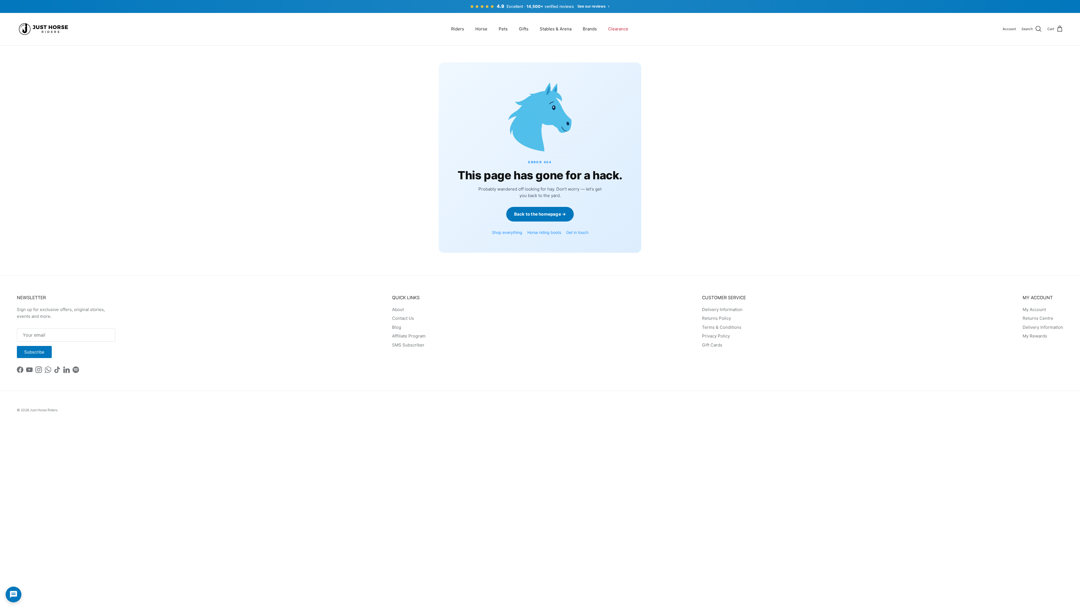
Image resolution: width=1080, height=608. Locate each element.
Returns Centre (1038, 318)
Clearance (618, 29)
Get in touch (577, 232)
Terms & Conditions (721, 327)
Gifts (523, 29)
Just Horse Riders (43, 410)
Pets (503, 29)
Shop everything (507, 232)
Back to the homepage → (540, 214)
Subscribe (34, 352)
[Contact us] (13, 594)
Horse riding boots (544, 232)
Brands (590, 29)
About (398, 309)
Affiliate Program (409, 336)
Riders (457, 29)
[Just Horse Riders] (44, 29)
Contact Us (403, 318)
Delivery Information (722, 309)
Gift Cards (712, 345)
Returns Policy (716, 318)
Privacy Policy (716, 336)
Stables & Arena (556, 29)
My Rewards (1035, 336)
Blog (396, 327)
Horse (481, 29)
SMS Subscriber (408, 345)
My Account (1034, 309)
